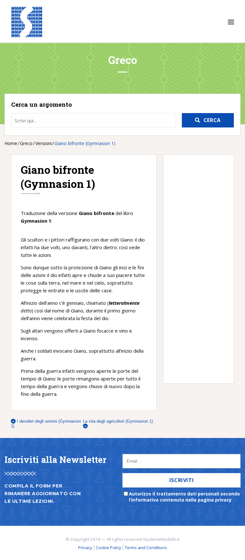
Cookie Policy (108, 547)
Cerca (212, 120)
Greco (26, 143)
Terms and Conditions (146, 547)
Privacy (85, 547)
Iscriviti (181, 480)
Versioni (43, 143)
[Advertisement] (195, 269)
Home (10, 143)
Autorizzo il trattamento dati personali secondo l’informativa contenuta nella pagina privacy (184, 497)
